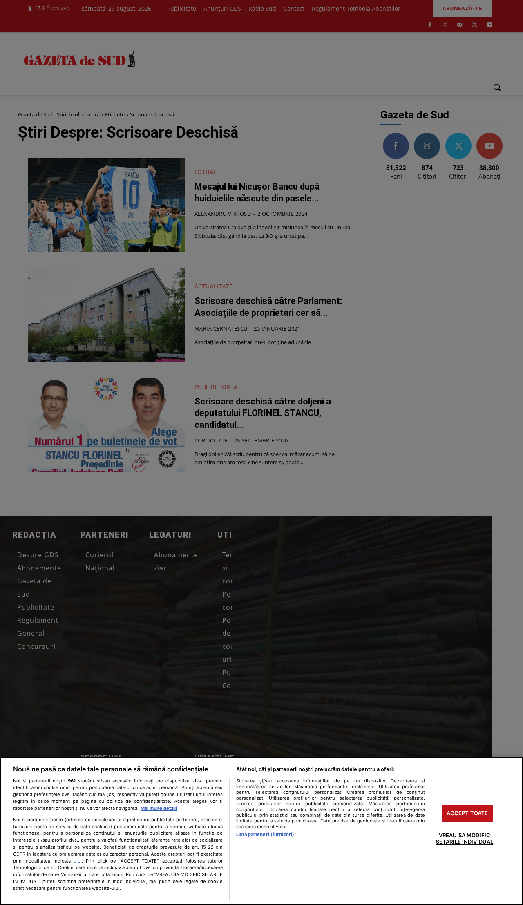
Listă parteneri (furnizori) (265, 834)
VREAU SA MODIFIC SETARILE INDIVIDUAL (464, 838)
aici (78, 861)
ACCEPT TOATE (467, 813)
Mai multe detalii (159, 808)
